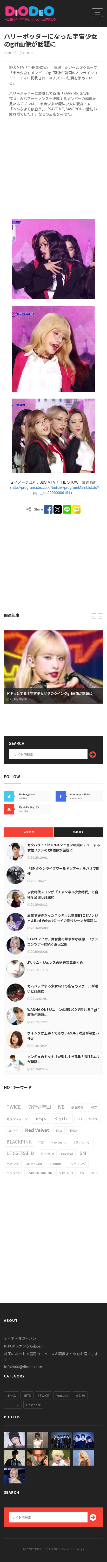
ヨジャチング (77, 1163)
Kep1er (62, 1118)
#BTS (27, 1395)
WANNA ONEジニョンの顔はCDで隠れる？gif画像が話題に (63, 1012)
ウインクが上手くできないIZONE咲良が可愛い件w (63, 1036)
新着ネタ (78, 832)
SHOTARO (66, 1173)
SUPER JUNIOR (40, 1173)
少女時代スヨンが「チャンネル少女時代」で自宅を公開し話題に (62, 894)
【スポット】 (81, 1142)
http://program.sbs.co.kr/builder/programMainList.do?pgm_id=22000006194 (55, 490)
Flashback (33, 1405)
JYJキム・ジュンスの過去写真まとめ (55, 962)
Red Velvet (37, 1129)
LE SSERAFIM (20, 1152)
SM (83, 1152)
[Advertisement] (53, 167)
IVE (61, 1106)
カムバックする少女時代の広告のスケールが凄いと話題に (62, 989)
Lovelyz (67, 1153)
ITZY (41, 1142)
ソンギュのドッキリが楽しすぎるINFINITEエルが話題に (63, 1059)
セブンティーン (17, 1119)
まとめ (80, 1395)
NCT (93, 1107)
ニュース (13, 1405)
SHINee (55, 1163)
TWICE (13, 1106)
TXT (79, 1119)
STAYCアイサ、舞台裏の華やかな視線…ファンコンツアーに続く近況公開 (62, 941)
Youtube (62, 1395)
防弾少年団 (39, 1106)
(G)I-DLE (12, 1130)
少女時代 (77, 1107)
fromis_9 (47, 1153)
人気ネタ (29, 832)
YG (82, 1173)
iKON (94, 1173)
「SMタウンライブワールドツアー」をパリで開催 (63, 871)
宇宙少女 (12, 1163)
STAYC (93, 1119)
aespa (41, 1118)
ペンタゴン (14, 1173)
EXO (59, 1130)
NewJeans (58, 1142)
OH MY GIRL (34, 1163)
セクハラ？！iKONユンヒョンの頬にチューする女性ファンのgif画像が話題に (63, 847)
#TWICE (43, 1395)
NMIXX (73, 1130)
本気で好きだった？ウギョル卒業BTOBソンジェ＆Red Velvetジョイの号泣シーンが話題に (62, 918)
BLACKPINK (19, 1141)
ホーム (11, 1395)
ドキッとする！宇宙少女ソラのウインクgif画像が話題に (49, 693)
